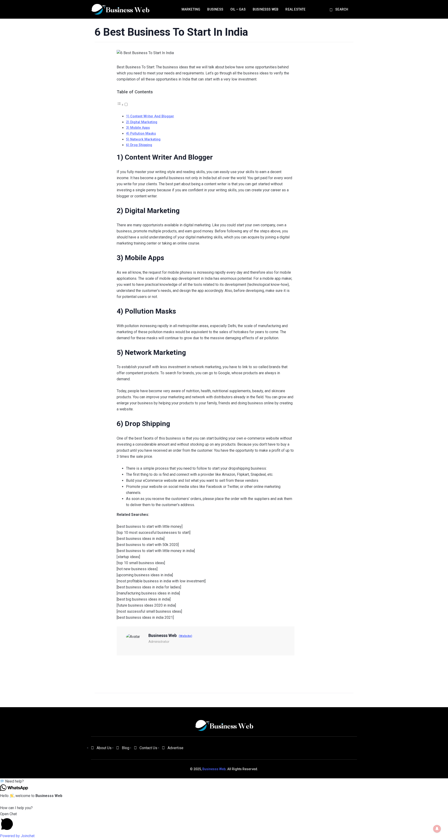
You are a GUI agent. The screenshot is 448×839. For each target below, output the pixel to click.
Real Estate (295, 9)
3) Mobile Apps (138, 128)
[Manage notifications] (437, 828)
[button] (224, 781)
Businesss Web (266, 9)
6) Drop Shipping (139, 145)
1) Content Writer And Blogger (150, 116)
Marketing (191, 9)
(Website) (185, 636)
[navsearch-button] (331, 10)
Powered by (17, 836)
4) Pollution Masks (141, 134)
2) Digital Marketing (141, 122)
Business (215, 9)
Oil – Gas (238, 9)
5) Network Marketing (143, 139)
